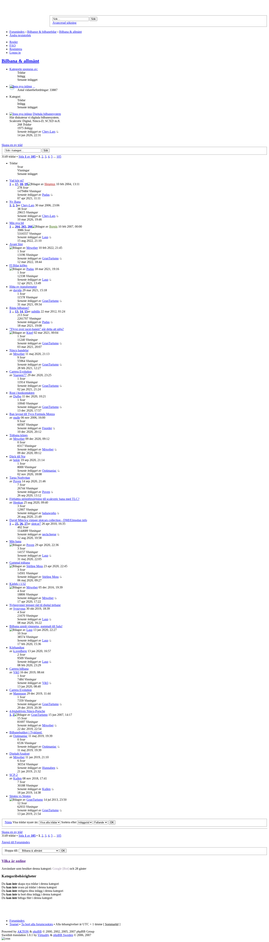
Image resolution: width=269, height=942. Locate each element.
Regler (13, 42)
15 (26, 311)
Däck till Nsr (17, 456)
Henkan (18, 502)
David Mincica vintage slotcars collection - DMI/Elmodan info (48, 520)
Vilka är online (14, 861)
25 (16, 523)
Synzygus (19, 608)
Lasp (45, 237)
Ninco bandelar (19, 350)
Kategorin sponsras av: (23, 69)
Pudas (46, 194)
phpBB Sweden (63, 935)
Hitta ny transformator (23, 286)
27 (26, 523)
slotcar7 (36, 523)
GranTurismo (50, 258)
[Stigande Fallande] (104, 822)
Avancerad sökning (64, 22)
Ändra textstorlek (20, 35)
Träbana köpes (18, 435)
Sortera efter (69, 822)
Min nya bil (16, 223)
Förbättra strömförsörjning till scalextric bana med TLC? (44, 499)
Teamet (14, 924)
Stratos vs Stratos (20, 796)
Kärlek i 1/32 (17, 583)
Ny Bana (15, 201)
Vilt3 (16, 672)
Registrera (15, 49)
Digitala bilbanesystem (47, 114)
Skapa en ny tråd (12, 145)
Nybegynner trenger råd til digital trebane (35, 605)
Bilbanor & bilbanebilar (42, 31)
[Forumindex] (55, 10)
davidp (17, 290)
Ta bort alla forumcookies (37, 924)
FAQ (12, 45)
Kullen (17, 778)
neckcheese (49, 534)
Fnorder (47, 428)
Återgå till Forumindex (16, 842)
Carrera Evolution (20, 371)
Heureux (50, 184)
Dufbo (17, 396)
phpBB (37, 931)
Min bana (15, 541)
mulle (16, 417)
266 (30, 226)
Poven (17, 481)
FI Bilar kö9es (18, 265)
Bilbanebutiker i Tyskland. (25, 732)
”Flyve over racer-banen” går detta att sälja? (36, 329)
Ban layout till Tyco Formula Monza (32, 414)
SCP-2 (13, 775)
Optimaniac (49, 470)
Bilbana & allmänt (70, 31)
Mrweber (32, 247)
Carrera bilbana (19, 668)
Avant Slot (16, 244)
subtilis (35, 311)
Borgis (53, 226)
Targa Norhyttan (19, 477)
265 (23, 226)
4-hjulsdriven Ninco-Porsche (27, 711)
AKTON (23, 931)
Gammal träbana (19, 562)
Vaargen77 (20, 375)
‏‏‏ (34, 86)
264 (17, 226)
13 (16, 311)
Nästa (8, 822)
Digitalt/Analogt (19, 753)
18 (21, 184)
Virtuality (43, 935)
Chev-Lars (48, 131)
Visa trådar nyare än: (26, 822)
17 (16, 184)
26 (21, 523)
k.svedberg (20, 651)
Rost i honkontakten (21, 392)
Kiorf (29, 332)
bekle (16, 460)
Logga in (15, 52)
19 (26, 184)
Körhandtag (16, 647)
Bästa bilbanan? (19, 308)
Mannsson (19, 693)
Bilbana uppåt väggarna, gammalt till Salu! (35, 626)
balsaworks (49, 513)
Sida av (27, 156)
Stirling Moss (34, 566)
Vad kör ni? (16, 180)
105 (59, 156)
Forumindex (17, 31)
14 (21, 311)
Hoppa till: (11, 850)
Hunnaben (48, 767)
